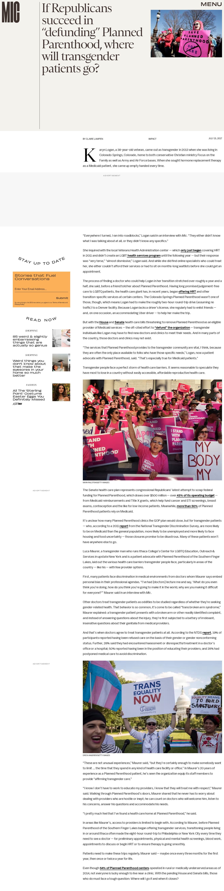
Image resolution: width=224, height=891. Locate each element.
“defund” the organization (172, 327)
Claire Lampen (94, 139)
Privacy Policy (19, 304)
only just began (191, 250)
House (103, 322)
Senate (119, 322)
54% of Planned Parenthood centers (124, 868)
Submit (62, 297)
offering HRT (187, 291)
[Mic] (11, 12)
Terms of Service (59, 302)
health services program (144, 255)
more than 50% (187, 506)
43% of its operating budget (195, 495)
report (124, 526)
